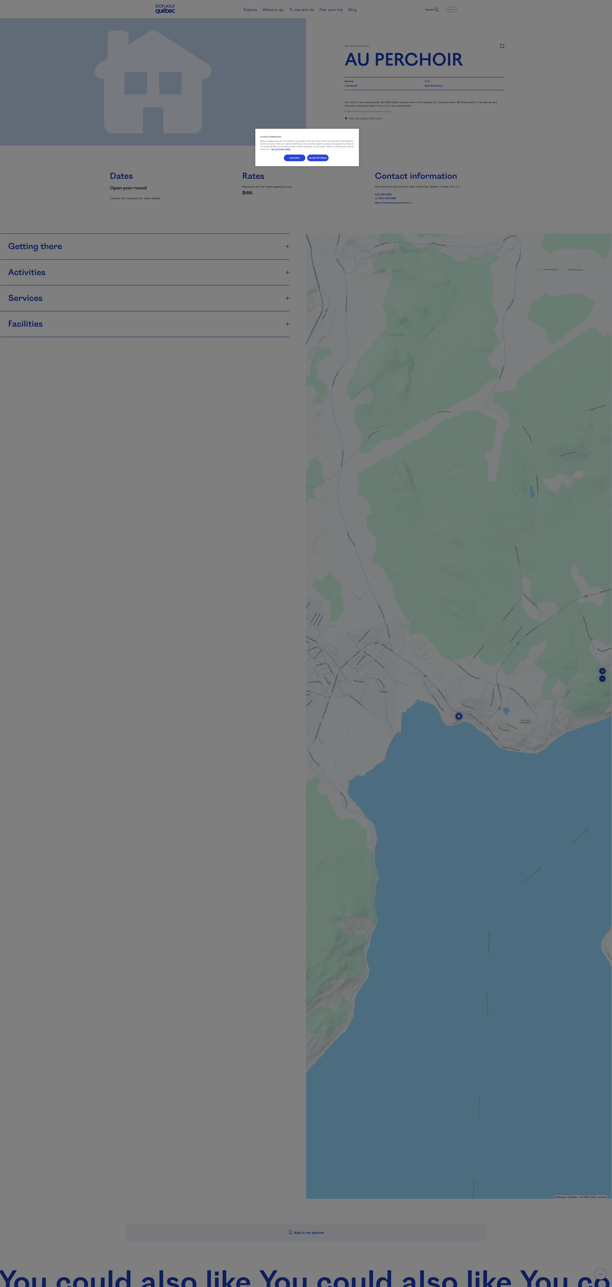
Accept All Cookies (318, 158)
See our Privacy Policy (280, 149)
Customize (294, 158)
